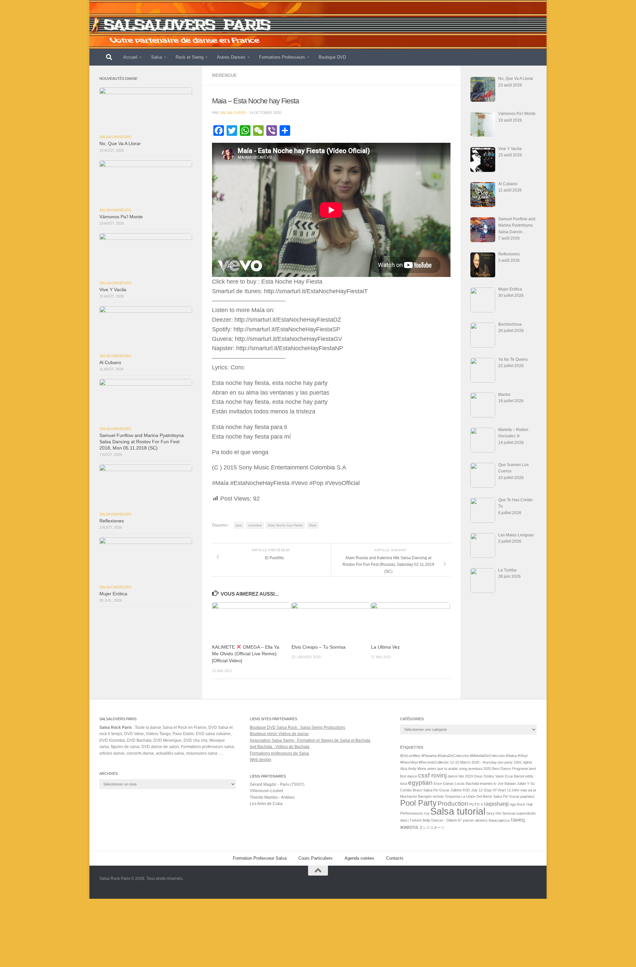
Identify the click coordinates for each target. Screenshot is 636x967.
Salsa (156, 57)
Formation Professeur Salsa (260, 858)
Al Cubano (110, 362)
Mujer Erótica (113, 593)
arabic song (457, 769)
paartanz (527, 796)
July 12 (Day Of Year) (488, 790)
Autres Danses (231, 57)
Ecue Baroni (514, 776)
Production (453, 803)
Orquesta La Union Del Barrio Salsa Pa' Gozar (482, 796)
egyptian (420, 782)
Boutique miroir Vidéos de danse (279, 733)
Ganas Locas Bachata (461, 783)
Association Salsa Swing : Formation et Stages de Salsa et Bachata (310, 740)
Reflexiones (111, 520)
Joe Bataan (507, 783)
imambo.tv (488, 783)
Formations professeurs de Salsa (279, 753)
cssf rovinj (432, 775)
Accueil (130, 57)
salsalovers (233, 113)
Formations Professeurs (282, 57)
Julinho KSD (460, 790)
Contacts (394, 858)
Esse (438, 783)
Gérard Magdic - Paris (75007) (277, 784)
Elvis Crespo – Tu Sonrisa (318, 647)
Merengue (224, 75)
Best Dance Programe (510, 769)
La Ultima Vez (385, 647)
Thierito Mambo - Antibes (272, 797)
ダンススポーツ (432, 828)
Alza (403, 769)
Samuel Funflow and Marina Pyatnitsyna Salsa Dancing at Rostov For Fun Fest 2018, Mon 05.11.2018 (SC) (141, 442)
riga (513, 804)
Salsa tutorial (457, 811)
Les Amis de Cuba (266, 803)
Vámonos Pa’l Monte (121, 216)
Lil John (513, 790)
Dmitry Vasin (494, 776)
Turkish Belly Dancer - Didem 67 (435, 820)
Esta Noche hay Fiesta (285, 525)
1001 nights (523, 762)
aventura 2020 (479, 769)
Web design (260, 759)
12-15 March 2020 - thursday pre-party (481, 762)
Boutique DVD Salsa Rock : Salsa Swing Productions (297, 727)
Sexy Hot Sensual (500, 813)
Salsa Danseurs (115, 137)
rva (426, 813)
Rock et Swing (189, 57)
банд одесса (499, 820)
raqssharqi (496, 804)
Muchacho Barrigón (416, 796)
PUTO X (476, 804)
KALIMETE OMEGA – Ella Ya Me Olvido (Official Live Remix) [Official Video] (245, 654)
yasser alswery (475, 820)
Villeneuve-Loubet (266, 790)
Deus (478, 776)
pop (239, 525)
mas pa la (528, 790)
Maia (312, 525)
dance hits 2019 (460, 776)
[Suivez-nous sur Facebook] (532, 883)
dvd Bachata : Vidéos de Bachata (279, 746)
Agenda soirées (359, 858)
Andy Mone (417, 769)
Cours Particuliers (315, 858)
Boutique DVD (332, 57)
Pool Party (418, 802)
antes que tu (437, 769)
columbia (255, 525)
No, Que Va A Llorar (120, 143)
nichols (438, 796)
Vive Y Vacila (112, 289)
